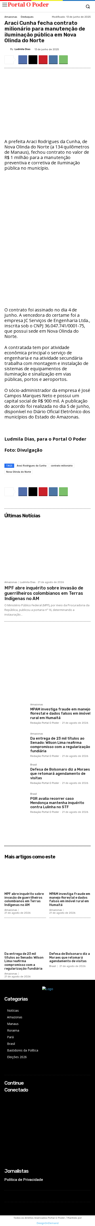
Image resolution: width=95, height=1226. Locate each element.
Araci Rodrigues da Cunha (31, 465)
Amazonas (10, 17)
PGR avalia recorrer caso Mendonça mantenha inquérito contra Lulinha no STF (57, 802)
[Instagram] (7, 1104)
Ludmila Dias (22, 49)
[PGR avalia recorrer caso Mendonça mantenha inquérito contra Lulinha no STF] (15, 804)
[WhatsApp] (63, 59)
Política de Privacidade (23, 1179)
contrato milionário (62, 465)
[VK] (53, 59)
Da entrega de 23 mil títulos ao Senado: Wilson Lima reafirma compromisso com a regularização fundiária (60, 744)
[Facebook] (22, 59)
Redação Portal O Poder (44, 722)
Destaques (27, 17)
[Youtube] (7, 1116)
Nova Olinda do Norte (18, 471)
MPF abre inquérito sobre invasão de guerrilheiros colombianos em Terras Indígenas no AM (43, 593)
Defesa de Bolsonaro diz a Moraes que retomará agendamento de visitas (60, 773)
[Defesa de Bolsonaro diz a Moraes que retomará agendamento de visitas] (15, 775)
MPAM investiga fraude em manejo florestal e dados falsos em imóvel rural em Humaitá (60, 713)
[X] (32, 59)
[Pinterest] (43, 59)
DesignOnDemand (48, 1223)
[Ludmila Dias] (7, 49)
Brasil (33, 765)
